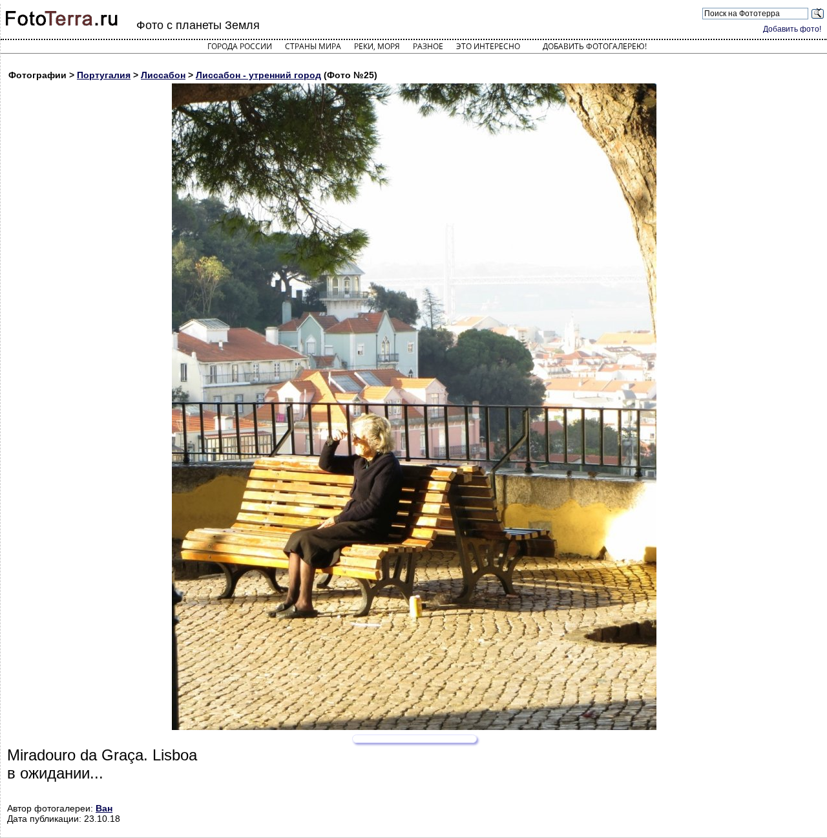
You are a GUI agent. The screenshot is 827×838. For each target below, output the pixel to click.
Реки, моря (377, 46)
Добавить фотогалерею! (595, 46)
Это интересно (488, 46)
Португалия (104, 75)
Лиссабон (163, 75)
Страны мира (313, 46)
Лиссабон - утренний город (258, 75)
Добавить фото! (792, 29)
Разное (428, 46)
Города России (239, 46)
